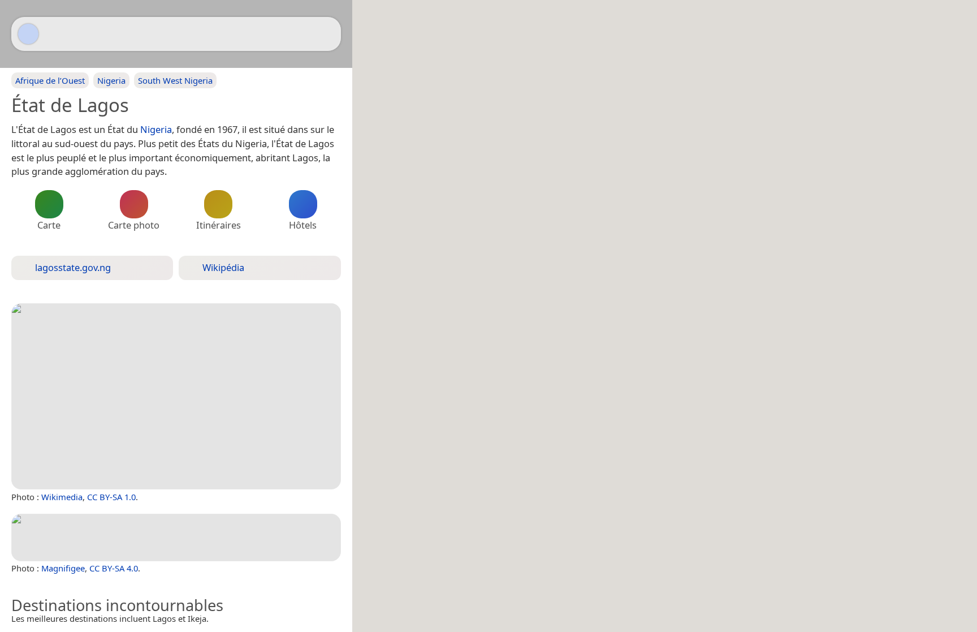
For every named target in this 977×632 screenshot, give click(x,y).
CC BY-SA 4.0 (113, 568)
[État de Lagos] (176, 396)
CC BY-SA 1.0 (111, 496)
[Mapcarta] (28, 34)
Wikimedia (62, 496)
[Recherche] (327, 34)
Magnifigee (63, 568)
